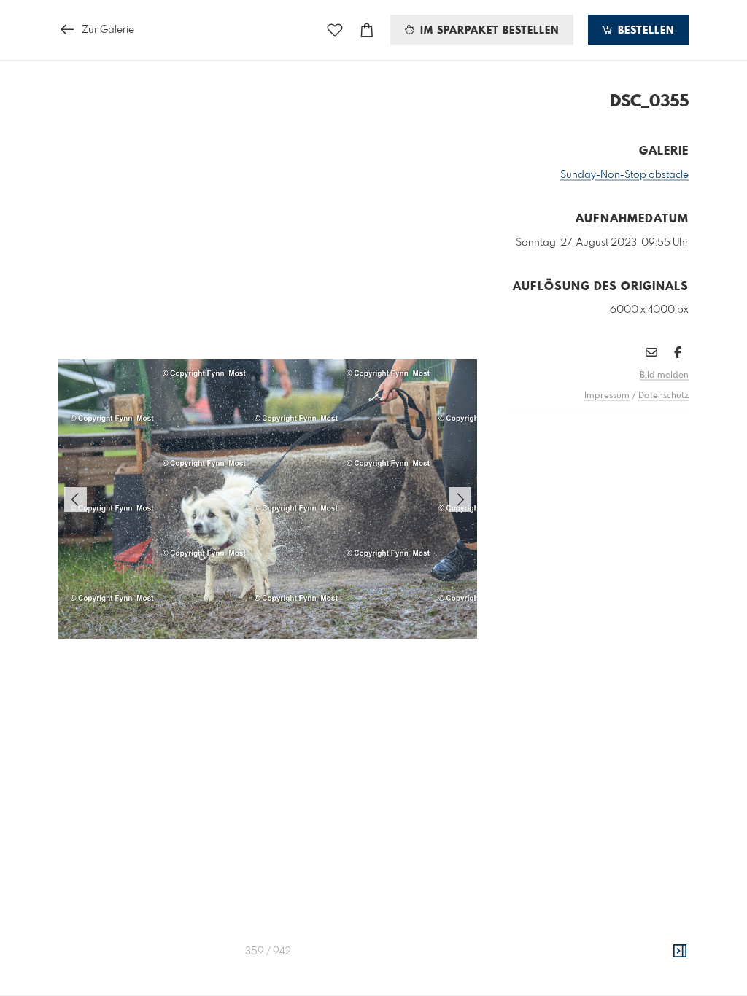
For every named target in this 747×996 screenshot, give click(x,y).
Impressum (607, 396)
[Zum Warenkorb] (367, 30)
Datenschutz (663, 396)
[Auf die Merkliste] (335, 30)
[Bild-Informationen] (680, 951)
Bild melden (664, 375)
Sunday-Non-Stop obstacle (624, 175)
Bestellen (644, 31)
